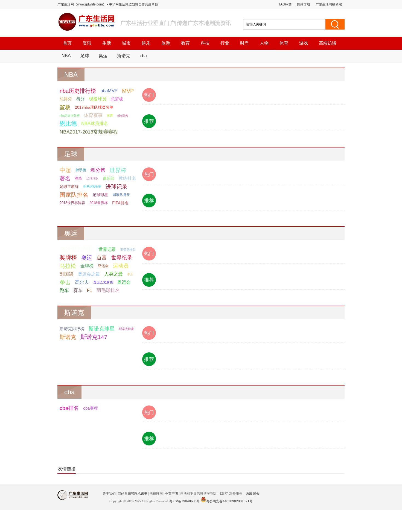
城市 (126, 43)
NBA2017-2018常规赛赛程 (89, 132)
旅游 (165, 43)
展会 (256, 493)
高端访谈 (327, 43)
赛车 (78, 290)
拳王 (130, 274)
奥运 (103, 55)
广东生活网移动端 (329, 4)
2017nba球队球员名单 (94, 107)
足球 (84, 55)
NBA (66, 55)
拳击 (65, 282)
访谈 (249, 493)
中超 (65, 170)
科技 (205, 43)
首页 (67, 43)
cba (143, 55)
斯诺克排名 (127, 249)
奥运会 (123, 282)
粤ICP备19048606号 (184, 501)
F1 (89, 290)
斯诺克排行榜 (72, 328)
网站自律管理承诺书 (132, 493)
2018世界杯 (98, 203)
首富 (102, 257)
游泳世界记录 (77, 249)
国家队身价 (121, 195)
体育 (283, 43)
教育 (185, 43)
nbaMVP (109, 90)
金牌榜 (87, 265)
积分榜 (98, 170)
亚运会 (103, 266)
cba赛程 (90, 408)
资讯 (87, 43)
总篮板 (117, 99)
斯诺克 (123, 55)
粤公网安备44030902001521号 (229, 501)
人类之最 (113, 274)
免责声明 (171, 493)
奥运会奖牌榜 (103, 282)
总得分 (66, 99)
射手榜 (80, 170)
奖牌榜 (68, 257)
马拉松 (68, 266)
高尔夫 (82, 282)
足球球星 (100, 195)
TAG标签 (285, 4)
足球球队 (92, 178)
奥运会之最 (89, 274)
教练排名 (127, 178)
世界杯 (118, 170)
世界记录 (107, 249)
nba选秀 (122, 115)
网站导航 (303, 4)
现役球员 (97, 99)
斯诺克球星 (102, 329)
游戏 (303, 43)
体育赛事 (93, 115)
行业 (224, 43)
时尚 (244, 43)
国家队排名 (74, 195)
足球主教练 (69, 186)
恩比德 (68, 123)
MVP (128, 91)
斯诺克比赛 (126, 329)
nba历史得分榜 (70, 115)
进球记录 (116, 187)
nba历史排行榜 (78, 91)
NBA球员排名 (94, 123)
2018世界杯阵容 (72, 203)
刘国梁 (67, 274)
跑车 (64, 290)
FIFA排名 (120, 203)
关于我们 (109, 493)
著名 (65, 178)
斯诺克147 (93, 337)
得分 (80, 99)
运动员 (121, 266)
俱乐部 (108, 178)
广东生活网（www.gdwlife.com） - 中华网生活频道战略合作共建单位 (107, 4)
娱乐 (146, 43)
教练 (78, 178)
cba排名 (69, 408)
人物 (264, 43)
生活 (106, 43)
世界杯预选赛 (92, 186)
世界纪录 (121, 257)
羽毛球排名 (108, 290)
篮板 (65, 107)
